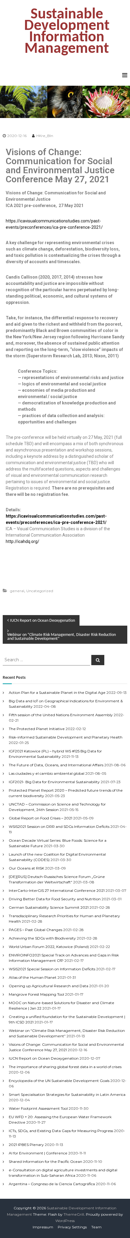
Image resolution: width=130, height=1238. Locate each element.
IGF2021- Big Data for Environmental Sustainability (54, 782)
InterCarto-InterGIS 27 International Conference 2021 (57, 890)
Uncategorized (39, 591)
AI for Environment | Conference (38, 1153)
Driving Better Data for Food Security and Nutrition (55, 899)
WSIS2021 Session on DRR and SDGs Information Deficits (59, 826)
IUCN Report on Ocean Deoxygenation (44, 1058)
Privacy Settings (72, 1227)
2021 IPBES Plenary (26, 1144)
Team (96, 1227)
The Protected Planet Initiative (37, 728)
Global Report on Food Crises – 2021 (40, 818)
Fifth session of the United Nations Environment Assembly (61, 715)
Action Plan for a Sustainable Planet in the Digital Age (57, 692)
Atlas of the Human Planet (33, 977)
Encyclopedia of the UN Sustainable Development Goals (59, 1080)
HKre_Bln (44, 135)
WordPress (65, 1220)
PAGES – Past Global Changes (35, 929)
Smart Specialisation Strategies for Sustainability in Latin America (67, 1094)
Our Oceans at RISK (26, 868)
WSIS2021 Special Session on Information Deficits (52, 969)
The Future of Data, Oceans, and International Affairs (56, 765)
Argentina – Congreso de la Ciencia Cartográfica (52, 1184)
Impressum (43, 1227)
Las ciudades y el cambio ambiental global (46, 773)
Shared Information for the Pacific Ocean (45, 1161)
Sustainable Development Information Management (66, 32)
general (17, 591)
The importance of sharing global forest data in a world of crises (65, 1066)
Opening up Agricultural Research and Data (48, 986)
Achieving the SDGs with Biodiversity (42, 938)
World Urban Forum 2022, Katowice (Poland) (49, 946)
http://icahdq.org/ (22, 541)
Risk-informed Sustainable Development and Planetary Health (65, 737)
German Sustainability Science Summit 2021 (49, 907)
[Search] (97, 660)
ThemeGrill (73, 1214)
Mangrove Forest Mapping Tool (36, 994)
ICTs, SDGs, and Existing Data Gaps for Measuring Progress (61, 1130)
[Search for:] (47, 659)
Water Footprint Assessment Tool (38, 1108)
